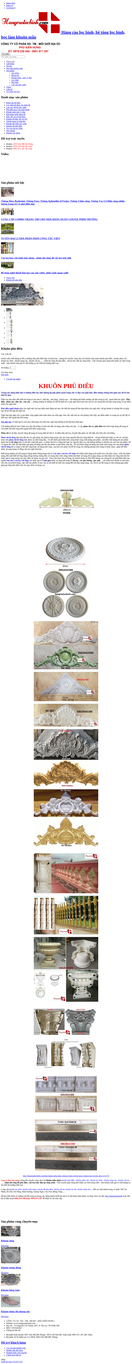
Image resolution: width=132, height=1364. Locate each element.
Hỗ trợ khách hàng (13, 1342)
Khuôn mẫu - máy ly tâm (21, 78)
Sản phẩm (10, 71)
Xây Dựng (10, 131)
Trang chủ (10, 61)
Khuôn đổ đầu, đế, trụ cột (16, 119)
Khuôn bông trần (10, 1290)
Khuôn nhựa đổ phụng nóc (15, 1311)
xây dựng (15, 73)
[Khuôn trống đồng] (10, 1262)
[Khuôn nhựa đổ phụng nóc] (10, 1306)
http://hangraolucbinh (113, 1196)
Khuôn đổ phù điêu (14, 126)
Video (8, 87)
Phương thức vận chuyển (16, 1353)
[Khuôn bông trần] (10, 1285)
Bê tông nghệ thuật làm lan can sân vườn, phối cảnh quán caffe (34, 272)
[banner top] (30, 51)
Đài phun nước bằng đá (15, 114)
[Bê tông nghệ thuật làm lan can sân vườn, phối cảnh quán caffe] (7, 268)
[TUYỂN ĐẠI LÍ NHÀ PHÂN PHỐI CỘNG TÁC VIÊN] (7, 233)
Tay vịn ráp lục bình (14, 128)
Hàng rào (15, 75)
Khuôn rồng (7, 1240)
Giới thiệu (10, 64)
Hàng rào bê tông (13, 103)
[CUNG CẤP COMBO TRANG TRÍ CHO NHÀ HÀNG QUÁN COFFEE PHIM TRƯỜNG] (7, 214)
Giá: (3, 354)
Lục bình (15, 80)
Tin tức (9, 66)
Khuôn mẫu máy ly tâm (15, 112)
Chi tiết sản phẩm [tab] (13, 379)
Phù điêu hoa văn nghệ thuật (17, 110)
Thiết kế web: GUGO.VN (12, 1362)
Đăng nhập (10, 3)
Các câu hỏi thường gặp (16, 1348)
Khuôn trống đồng (11, 1267)
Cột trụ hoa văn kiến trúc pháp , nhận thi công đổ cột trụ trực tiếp (36, 258)
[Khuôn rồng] (10, 1236)
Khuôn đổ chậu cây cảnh (16, 124)
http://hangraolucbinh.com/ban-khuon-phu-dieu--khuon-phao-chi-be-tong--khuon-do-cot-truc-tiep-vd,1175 (66, 1176)
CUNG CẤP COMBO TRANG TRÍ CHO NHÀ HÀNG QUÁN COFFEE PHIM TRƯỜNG (49, 219)
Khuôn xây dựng (13, 133)
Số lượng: (5, 368)
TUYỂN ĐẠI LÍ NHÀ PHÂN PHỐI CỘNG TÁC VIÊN (30, 238)
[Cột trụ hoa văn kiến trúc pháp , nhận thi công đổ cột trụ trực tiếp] (7, 253)
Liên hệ (9, 89)
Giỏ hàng (10, 8)
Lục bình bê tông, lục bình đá (18, 105)
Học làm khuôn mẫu (14, 68)
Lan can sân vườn (18, 85)
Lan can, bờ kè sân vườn (16, 107)
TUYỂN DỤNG (13, 92)
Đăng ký (9, 5)
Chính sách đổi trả (13, 1355)
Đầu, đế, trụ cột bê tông (15, 117)
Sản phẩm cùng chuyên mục (19, 1221)
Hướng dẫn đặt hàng (14, 1350)
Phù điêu (15, 82)
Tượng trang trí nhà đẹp (16, 121)
